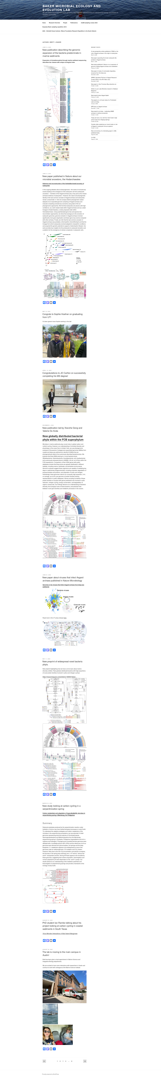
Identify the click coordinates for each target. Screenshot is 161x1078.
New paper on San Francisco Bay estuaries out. (103, 84)
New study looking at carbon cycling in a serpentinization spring (61, 807)
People (65, 23)
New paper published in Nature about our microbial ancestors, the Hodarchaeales (61, 177)
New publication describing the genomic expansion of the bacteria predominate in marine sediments (61, 52)
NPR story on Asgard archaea (99, 106)
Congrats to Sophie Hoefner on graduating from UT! (62, 315)
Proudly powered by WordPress (50, 1074)
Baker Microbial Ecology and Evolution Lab (72, 8)
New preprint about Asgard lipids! (100, 95)
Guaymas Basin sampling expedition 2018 (54, 27)
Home (44, 23)
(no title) (93, 137)
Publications (74, 23)
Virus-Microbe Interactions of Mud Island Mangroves (60, 933)
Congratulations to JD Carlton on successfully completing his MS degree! (64, 374)
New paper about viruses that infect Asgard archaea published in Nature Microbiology (62, 579)
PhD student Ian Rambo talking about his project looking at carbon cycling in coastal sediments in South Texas (62, 925)
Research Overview (54, 23)
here (65, 618)
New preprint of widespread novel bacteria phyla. (62, 663)
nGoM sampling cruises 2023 (89, 23)
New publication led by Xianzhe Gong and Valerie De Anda (62, 429)
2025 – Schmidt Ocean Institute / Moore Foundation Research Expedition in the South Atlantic (69, 31)
